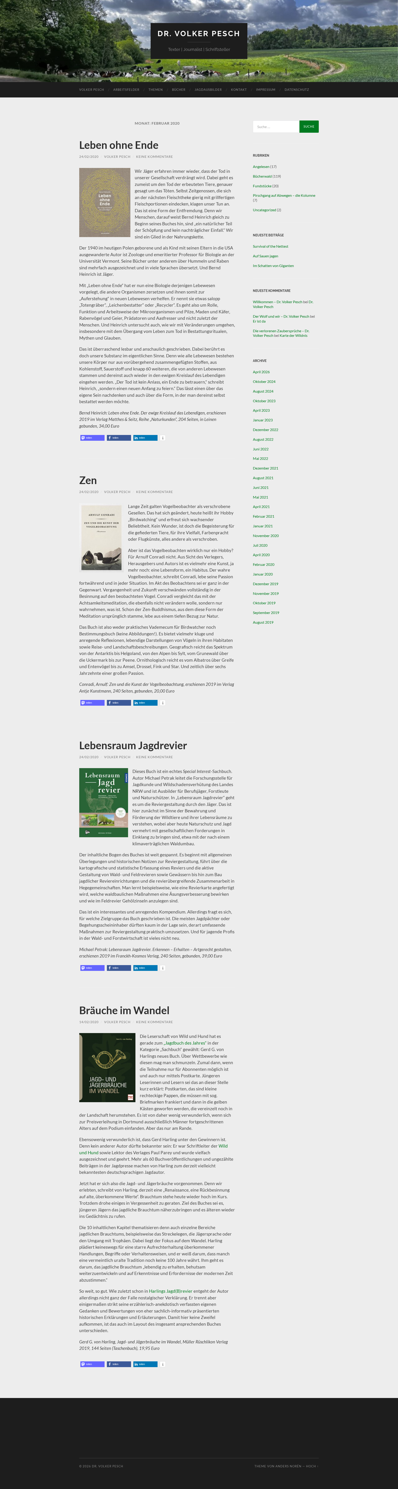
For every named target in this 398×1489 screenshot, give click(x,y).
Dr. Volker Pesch (199, 33)
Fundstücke (262, 186)
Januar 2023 (263, 420)
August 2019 (263, 622)
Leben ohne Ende (118, 145)
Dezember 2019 (265, 584)
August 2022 (263, 439)
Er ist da (259, 321)
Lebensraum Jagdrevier (133, 745)
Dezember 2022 (265, 429)
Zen (88, 480)
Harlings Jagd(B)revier (171, 1291)
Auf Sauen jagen (265, 256)
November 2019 (266, 593)
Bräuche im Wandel (124, 1010)
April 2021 (261, 506)
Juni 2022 (261, 449)
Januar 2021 (263, 526)
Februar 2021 (263, 516)
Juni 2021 (261, 487)
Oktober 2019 (264, 603)
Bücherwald (262, 176)
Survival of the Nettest (270, 246)
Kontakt (239, 89)
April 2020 (261, 554)
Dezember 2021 (265, 468)
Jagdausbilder (208, 89)
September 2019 (266, 612)
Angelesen (261, 166)
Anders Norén (288, 1466)
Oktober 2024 (264, 381)
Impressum (265, 89)
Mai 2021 (260, 497)
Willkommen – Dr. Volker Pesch (277, 302)
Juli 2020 (260, 545)
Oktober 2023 (264, 401)
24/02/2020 (89, 157)
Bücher (178, 89)
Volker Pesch (91, 89)
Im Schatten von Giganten (273, 265)
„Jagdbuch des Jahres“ (185, 1043)
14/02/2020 (89, 1022)
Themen (156, 89)
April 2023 (261, 410)
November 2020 (266, 535)
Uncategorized (264, 210)
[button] (92, 438)
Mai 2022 (260, 458)
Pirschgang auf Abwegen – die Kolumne (284, 195)
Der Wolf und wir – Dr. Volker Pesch (281, 316)
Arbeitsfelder (126, 89)
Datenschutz (297, 89)
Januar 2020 (263, 574)
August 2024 (263, 391)
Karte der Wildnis (293, 335)
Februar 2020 (263, 564)
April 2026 (261, 372)
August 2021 (263, 478)
